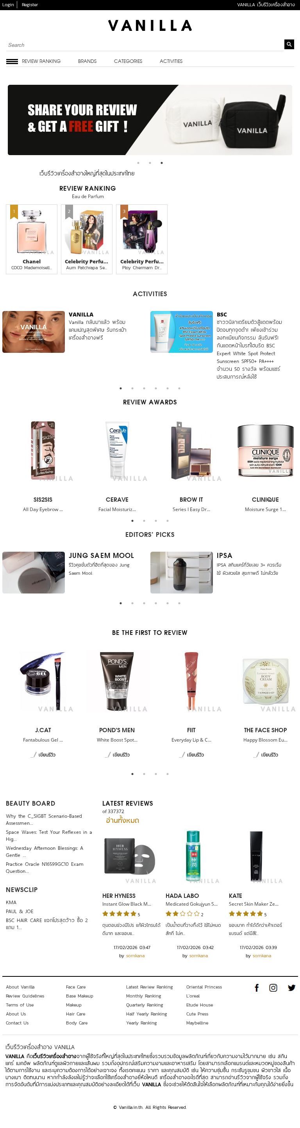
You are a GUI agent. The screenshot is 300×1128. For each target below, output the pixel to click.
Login (8, 4)
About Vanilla (20, 986)
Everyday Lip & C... (191, 740)
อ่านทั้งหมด (122, 821)
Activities (171, 61)
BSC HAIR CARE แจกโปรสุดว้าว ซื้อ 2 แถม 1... (47, 923)
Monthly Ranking (143, 995)
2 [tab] (152, 165)
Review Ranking (41, 61)
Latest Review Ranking (149, 986)
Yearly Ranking (141, 1022)
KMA (11, 901)
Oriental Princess (204, 986)
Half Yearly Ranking (146, 1013)
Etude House (199, 1004)
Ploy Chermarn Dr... (142, 267)
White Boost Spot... (117, 740)
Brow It (191, 500)
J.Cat (43, 730)
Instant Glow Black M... (126, 904)
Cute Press (197, 1013)
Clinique (265, 500)
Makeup (74, 1004)
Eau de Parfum (88, 196)
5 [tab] (169, 390)
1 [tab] (140, 165)
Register (30, 4)
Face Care (76, 986)
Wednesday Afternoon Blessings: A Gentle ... (44, 851)
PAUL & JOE (19, 910)
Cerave (117, 500)
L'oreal (193, 995)
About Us (16, 1013)
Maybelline (197, 1022)
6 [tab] (181, 390)
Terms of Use (20, 1004)
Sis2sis (43, 500)
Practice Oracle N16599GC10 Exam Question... (45, 867)
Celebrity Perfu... (86, 261)
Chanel (32, 261)
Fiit (191, 730)
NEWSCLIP (22, 890)
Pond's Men (117, 730)
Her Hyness (119, 896)
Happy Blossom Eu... (265, 740)
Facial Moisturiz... (117, 509)
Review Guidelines (25, 995)
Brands (87, 61)
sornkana (135, 955)
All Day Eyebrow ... (43, 509)
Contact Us (17, 1022)
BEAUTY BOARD (30, 804)
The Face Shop (265, 730)
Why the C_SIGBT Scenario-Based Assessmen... (44, 819)
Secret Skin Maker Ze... (254, 904)
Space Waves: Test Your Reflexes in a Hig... (49, 835)
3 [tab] (164, 165)
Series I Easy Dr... (191, 509)
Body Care (77, 1022)
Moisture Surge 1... (265, 509)
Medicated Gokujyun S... (192, 904)
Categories (128, 61)
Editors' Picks (150, 535)
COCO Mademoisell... (31, 267)
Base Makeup (79, 995)
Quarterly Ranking (144, 1004)
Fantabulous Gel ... (43, 740)
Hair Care (75, 1013)
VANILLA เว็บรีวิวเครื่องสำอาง (266, 4)
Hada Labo (182, 896)
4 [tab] (158, 390)
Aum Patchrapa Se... (86, 267)
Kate (235, 896)
